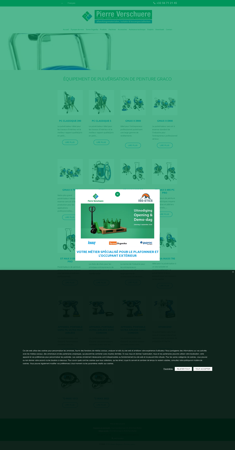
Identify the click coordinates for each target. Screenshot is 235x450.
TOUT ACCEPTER (202, 369)
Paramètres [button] (168, 369)
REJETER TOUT (183, 369)
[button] (117, 194)
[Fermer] (233, 272)
